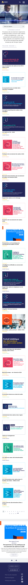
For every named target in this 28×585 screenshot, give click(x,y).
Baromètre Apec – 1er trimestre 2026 (12, 372)
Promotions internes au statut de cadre (12, 394)
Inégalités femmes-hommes (9, 309)
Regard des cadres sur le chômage (11, 198)
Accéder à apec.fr (14, 566)
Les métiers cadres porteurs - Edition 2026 (13, 329)
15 (15, 513)
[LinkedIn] (22, 579)
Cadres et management (8, 435)
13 (11, 513)
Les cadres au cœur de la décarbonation (12, 457)
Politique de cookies (10, 580)
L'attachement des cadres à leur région (12, 415)
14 (13, 513)
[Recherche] (20, 2)
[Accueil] (5, 2)
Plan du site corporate (11, 574)
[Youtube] (22, 582)
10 (21, 511)
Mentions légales (9, 577)
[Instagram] (22, 574)
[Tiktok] (22, 577)
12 (9, 513)
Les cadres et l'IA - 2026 (8, 132)
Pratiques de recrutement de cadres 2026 (13, 154)
